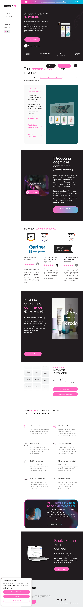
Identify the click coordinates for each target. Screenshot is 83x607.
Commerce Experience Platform (51, 78)
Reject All (16, 596)
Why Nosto (7, 19)
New (8, 31)
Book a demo (32, 39)
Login (50, 65)
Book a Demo (74, 603)
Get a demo (64, 65)
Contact (59, 603)
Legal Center (66, 603)
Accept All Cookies (16, 591)
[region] (16, 592)
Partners (6, 22)
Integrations (8, 16)
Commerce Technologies (65, 394)
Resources (7, 25)
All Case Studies (33, 354)
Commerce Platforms (65, 389)
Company (7, 28)
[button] (75, 65)
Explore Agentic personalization (65, 210)
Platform (7, 13)
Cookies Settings (16, 600)
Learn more (54, 524)
